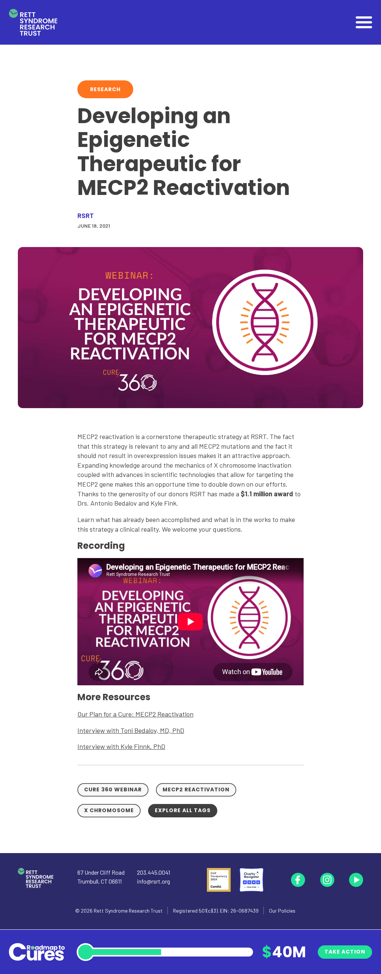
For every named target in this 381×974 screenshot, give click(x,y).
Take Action (344, 951)
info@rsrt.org (153, 881)
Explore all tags (183, 810)
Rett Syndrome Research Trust (128, 910)
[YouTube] (356, 880)
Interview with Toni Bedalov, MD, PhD (130, 730)
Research (105, 89)
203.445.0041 (153, 872)
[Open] (364, 22)
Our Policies (282, 910)
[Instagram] (327, 880)
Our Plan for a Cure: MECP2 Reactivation (135, 714)
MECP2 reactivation (196, 789)
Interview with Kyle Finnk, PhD (121, 746)
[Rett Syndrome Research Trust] (33, 22)
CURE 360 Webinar (113, 789)
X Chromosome (109, 810)
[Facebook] (298, 880)
